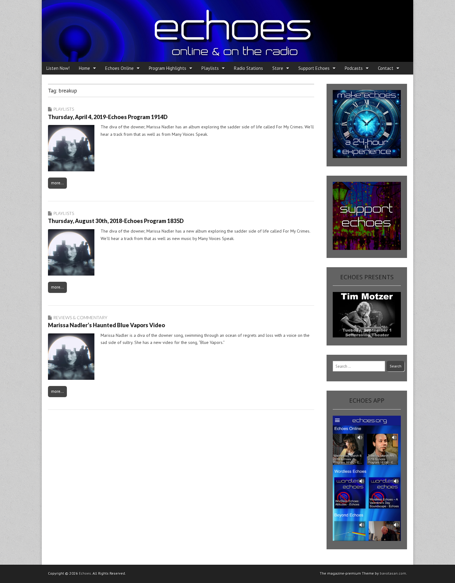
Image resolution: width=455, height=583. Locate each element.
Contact (385, 68)
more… (57, 183)
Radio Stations (248, 68)
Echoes (85, 573)
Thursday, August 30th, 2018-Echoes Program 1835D (116, 220)
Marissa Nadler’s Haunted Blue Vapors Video (106, 325)
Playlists (210, 68)
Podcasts (354, 68)
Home (84, 68)
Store (277, 68)
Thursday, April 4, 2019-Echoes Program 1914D (107, 117)
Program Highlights (167, 68)
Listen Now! (58, 68)
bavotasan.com (393, 573)
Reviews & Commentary (80, 317)
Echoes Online (119, 68)
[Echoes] (227, 31)
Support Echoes (314, 68)
